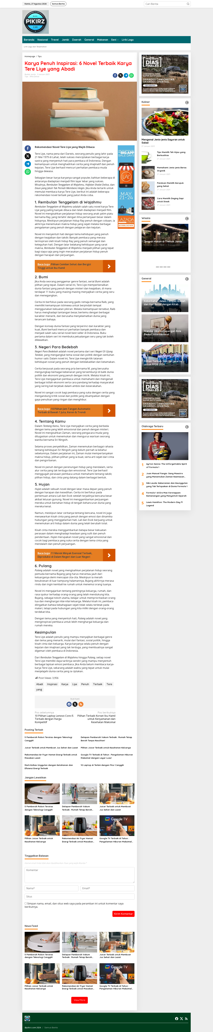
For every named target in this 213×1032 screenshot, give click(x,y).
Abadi (39, 684)
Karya (64, 684)
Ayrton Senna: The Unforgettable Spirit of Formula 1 (166, 465)
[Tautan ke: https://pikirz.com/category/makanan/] (187, 102)
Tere (109, 684)
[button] (188, 4)
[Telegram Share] (126, 75)
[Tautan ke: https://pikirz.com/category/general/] (187, 279)
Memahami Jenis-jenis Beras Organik (171, 169)
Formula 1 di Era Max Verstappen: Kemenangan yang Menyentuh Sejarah (166, 494)
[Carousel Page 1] (157, 267)
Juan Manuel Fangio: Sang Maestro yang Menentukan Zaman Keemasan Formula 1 (165, 475)
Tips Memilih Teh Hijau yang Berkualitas (171, 153)
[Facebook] (69, 704)
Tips (26, 76)
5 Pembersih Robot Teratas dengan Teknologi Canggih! (48, 739)
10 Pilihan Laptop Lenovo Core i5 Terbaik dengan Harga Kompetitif (54, 717)
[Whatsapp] (131, 75)
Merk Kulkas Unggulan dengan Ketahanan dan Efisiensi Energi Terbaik (49, 767)
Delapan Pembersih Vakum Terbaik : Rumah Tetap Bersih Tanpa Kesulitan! (106, 739)
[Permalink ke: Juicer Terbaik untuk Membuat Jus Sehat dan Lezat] (117, 793)
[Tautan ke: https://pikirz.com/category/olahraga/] (187, 427)
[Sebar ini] (115, 75)
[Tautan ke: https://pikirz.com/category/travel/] (187, 218)
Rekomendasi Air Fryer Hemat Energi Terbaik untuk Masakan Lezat (51, 756)
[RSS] (80, 704)
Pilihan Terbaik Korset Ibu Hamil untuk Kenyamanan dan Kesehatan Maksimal (96, 717)
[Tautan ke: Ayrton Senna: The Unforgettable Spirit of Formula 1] (165, 446)
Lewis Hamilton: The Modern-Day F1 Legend (164, 504)
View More (79, 1000)
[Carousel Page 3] (165, 267)
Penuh (85, 684)
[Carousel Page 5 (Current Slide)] (172, 267)
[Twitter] (75, 704)
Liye (74, 684)
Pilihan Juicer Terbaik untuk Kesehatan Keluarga (106, 747)
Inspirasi (52, 684)
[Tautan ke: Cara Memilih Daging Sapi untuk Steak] (148, 203)
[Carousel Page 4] (168, 267)
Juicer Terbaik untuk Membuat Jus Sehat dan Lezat (51, 747)
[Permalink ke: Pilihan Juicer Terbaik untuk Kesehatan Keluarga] (42, 825)
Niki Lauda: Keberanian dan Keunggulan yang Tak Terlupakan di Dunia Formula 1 (167, 485)
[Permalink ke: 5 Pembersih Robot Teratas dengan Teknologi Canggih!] (42, 793)
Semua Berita (51, 1027)
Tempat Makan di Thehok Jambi (163, 241)
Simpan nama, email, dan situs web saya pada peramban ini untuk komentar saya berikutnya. (74, 905)
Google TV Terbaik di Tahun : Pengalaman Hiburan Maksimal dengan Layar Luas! (107, 756)
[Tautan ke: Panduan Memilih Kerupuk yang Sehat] (148, 187)
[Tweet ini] (120, 75)
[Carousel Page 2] (161, 267)
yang (39, 689)
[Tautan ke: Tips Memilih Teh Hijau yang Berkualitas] (148, 156)
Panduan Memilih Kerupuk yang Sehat (170, 184)
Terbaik (97, 684)
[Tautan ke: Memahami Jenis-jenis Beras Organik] (148, 172)
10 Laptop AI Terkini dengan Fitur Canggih (102, 765)
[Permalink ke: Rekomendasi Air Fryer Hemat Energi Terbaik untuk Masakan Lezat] (79, 825)
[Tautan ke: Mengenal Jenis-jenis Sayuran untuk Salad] (165, 121)
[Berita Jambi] (35, 21)
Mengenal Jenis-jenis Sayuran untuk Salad (163, 141)
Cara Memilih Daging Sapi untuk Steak (170, 200)
